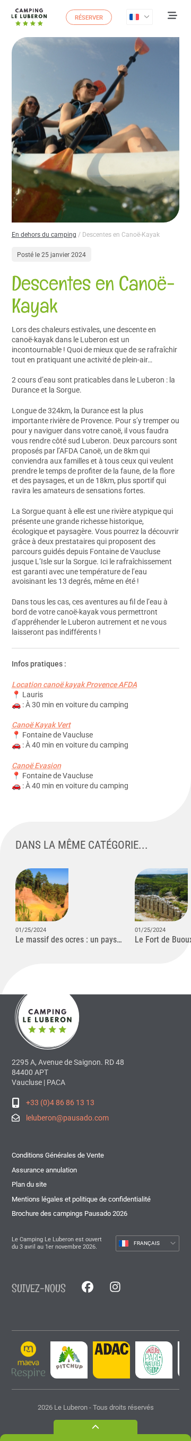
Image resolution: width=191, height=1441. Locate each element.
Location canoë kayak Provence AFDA (74, 684)
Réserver (89, 17)
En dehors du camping (44, 234)
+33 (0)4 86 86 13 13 (60, 1102)
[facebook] (87, 1288)
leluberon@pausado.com (67, 1118)
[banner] (29, 17)
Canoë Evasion (36, 765)
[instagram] (115, 1288)
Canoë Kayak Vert (41, 724)
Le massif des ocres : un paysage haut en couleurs (70, 940)
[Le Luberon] (49, 1016)
